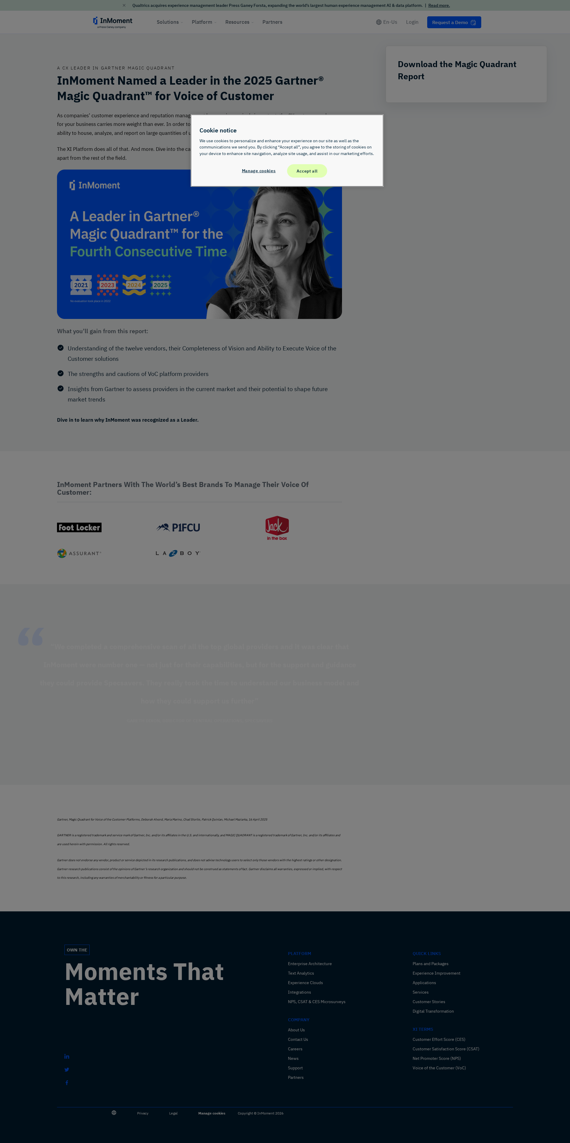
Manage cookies (259, 170)
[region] (287, 150)
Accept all (307, 171)
